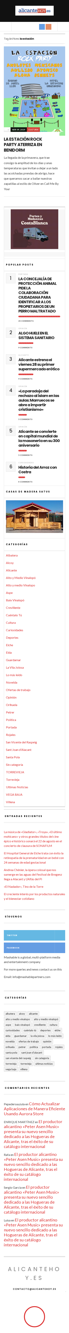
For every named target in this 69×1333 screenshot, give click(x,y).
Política (11, 720)
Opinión (22, 328)
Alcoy (10, 563)
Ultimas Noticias (17, 787)
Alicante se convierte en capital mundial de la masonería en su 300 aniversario (39, 438)
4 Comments (25, 482)
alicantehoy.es (34, 1273)
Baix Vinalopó (15, 600)
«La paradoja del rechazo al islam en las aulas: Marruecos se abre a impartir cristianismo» (38, 400)
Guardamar (13, 660)
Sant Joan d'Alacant (18, 749)
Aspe (9, 592)
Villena (10, 802)
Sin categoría (14, 764)
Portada (23, 274)
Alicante (23, 355)
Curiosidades (26, 463)
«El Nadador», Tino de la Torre (23, 886)
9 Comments (25, 348)
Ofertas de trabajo (18, 690)
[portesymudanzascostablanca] (34, 229)
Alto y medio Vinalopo (20, 585)
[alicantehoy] (34, 11)
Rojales (11, 734)
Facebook (13, 947)
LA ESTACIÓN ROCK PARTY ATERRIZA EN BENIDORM (23, 144)
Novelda (11, 682)
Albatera (12, 555)
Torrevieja (12, 779)
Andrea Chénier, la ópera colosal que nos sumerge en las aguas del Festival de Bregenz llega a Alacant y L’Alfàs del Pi (33, 874)
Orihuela (11, 705)
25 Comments (26, 321)
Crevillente (13, 607)
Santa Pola (13, 757)
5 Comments (25, 419)
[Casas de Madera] (34, 518)
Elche (9, 645)
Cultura (33, 129)
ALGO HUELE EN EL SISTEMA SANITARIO (36, 335)
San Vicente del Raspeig (21, 742)
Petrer (10, 712)
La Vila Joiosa (15, 667)
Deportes (12, 637)
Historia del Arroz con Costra (37, 469)
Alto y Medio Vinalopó (21, 577)
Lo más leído (14, 675)
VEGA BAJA (14, 794)
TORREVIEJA (15, 772)
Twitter (12, 935)
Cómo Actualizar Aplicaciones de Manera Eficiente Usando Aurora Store (34, 1108)
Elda (9, 652)
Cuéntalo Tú (14, 615)
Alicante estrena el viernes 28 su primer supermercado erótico (38, 364)
